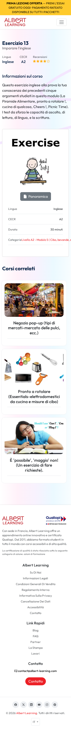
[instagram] (47, 704)
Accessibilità (35, 607)
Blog (35, 630)
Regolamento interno (36, 590)
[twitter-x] (23, 704)
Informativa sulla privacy (35, 595)
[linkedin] (31, 704)
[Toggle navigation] (61, 22)
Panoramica (38, 196)
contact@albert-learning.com (37, 671)
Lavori (35, 653)
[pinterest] (55, 704)
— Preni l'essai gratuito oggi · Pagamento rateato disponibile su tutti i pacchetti (35, 7)
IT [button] (34, 722)
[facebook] (15, 704)
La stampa (36, 647)
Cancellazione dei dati (35, 601)
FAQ (35, 636)
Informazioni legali (35, 578)
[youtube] (39, 704)
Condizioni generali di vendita (35, 584)
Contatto (35, 613)
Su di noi (35, 572)
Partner (35, 642)
